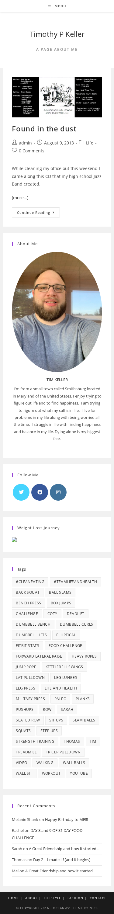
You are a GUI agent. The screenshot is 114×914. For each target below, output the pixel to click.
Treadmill (26, 752)
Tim (93, 741)
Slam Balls (84, 720)
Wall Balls (74, 762)
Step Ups (49, 730)
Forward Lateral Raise (39, 656)
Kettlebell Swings (64, 666)
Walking (45, 762)
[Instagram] (58, 492)
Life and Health (61, 688)
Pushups (24, 709)
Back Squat (28, 592)
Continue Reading (38, 213)
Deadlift (76, 613)
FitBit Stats (27, 645)
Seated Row (28, 720)
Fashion (75, 898)
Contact (98, 898)
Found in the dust (44, 128)
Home (13, 898)
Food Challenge (65, 645)
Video (21, 762)
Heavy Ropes (84, 656)
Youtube (79, 773)
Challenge (27, 613)
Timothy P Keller (57, 34)
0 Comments (31, 151)
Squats (23, 730)
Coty (52, 613)
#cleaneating (30, 581)
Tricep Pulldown (63, 752)
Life (89, 143)
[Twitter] (21, 492)
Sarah (67, 709)
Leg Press (25, 688)
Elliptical (66, 635)
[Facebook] (39, 492)
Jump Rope (26, 666)
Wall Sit (24, 773)
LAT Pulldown (30, 677)
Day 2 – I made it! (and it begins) (61, 859)
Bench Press (28, 603)
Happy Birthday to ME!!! (66, 819)
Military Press (30, 698)
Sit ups (56, 720)
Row (47, 709)
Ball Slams (60, 592)
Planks (83, 698)
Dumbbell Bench (33, 624)
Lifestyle (52, 898)
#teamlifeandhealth (75, 581)
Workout (51, 773)
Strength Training (35, 741)
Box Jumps (61, 603)
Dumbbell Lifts (31, 635)
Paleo (60, 698)
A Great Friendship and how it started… (64, 848)
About (31, 898)
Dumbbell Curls (76, 624)
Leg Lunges (65, 677)
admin (25, 143)
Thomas (72, 741)
